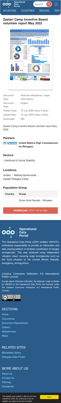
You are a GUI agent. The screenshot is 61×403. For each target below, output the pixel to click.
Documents (8, 318)
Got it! (49, 397)
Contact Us (8, 378)
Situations (9, 10)
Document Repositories (15, 323)
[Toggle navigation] (56, 4)
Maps (5, 335)
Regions (44, 10)
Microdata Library (11, 352)
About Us (7, 373)
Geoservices (9, 331)
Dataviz (6, 327)
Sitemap (6, 382)
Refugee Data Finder (13, 357)
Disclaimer (8, 386)
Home (5, 314)
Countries (27, 10)
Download (30, 210)
